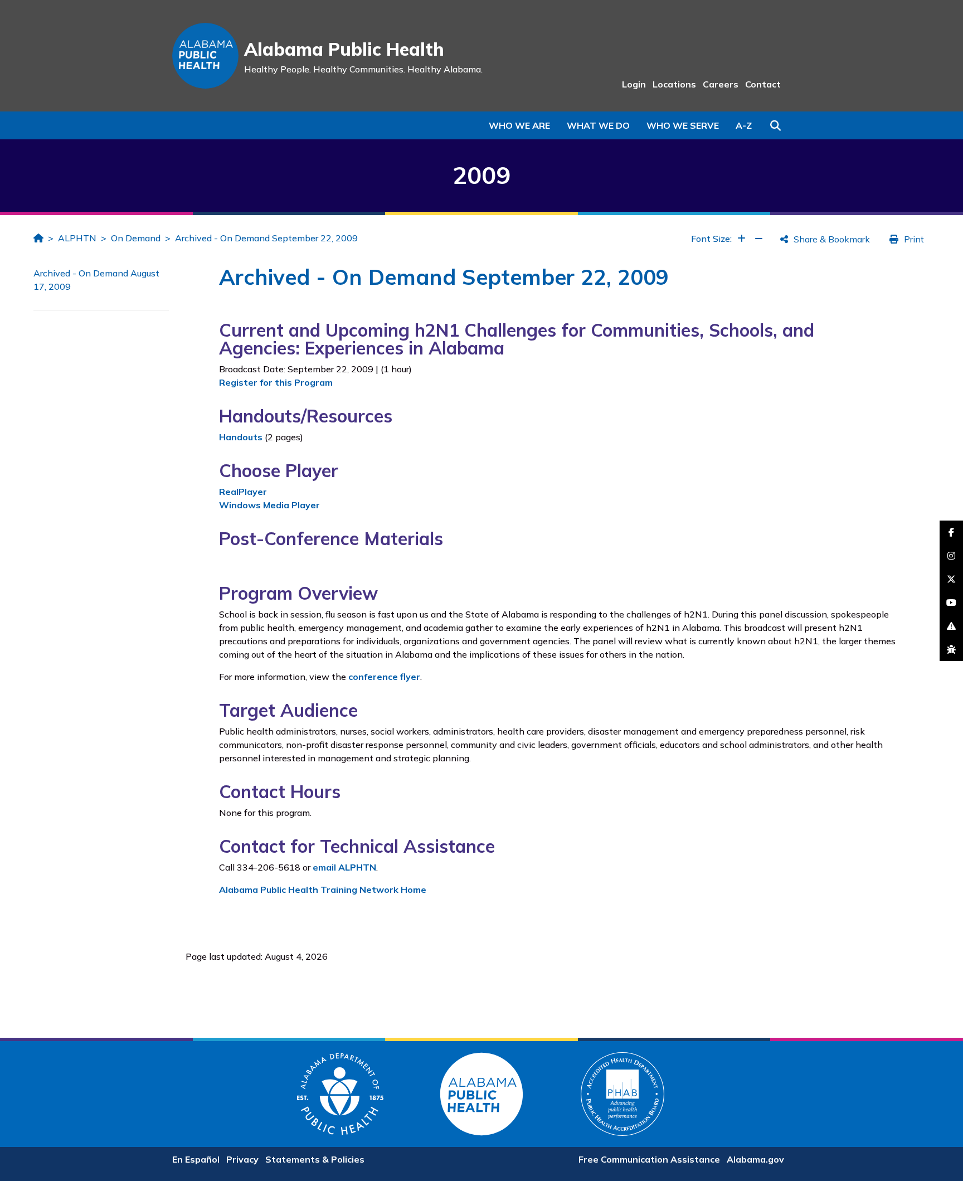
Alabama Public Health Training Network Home (322, 889)
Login (634, 84)
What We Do (598, 125)
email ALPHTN (344, 867)
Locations (674, 84)
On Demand (135, 238)
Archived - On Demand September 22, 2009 (266, 238)
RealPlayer (243, 491)
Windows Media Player (269, 505)
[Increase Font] (741, 238)
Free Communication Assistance (649, 1159)
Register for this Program (276, 382)
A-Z (744, 125)
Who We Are (519, 125)
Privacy (242, 1159)
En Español (196, 1159)
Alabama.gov (755, 1159)
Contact (763, 84)
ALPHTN (77, 238)
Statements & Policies (314, 1159)
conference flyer (384, 676)
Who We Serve (682, 125)
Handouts (240, 437)
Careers (720, 84)
